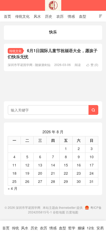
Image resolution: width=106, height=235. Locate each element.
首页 (7, 16)
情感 (71, 16)
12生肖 (90, 230)
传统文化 (22, 16)
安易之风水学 (100, 230)
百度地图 (72, 212)
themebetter (67, 207)
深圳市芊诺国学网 (53, 5)
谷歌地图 (59, 212)
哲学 (71, 227)
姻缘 (81, 227)
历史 (48, 16)
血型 (82, 16)
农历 (60, 16)
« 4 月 (12, 188)
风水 (37, 16)
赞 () (92, 64)
